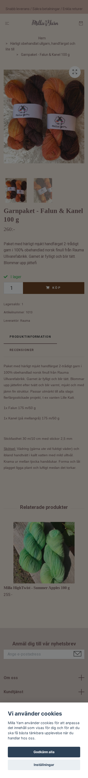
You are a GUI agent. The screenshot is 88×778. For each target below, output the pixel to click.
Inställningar (44, 765)
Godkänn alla (44, 752)
